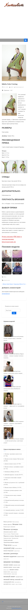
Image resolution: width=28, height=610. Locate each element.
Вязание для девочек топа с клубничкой (14, 482)
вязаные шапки (14, 573)
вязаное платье (14, 569)
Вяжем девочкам (8, 521)
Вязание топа (17, 524)
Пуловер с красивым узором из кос (13, 454)
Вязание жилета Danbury (11, 487)
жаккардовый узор (9, 582)
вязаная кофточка (18, 548)
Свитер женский (8, 540)
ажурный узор (9, 548)
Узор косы (7, 545)
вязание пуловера (12, 561)
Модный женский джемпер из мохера (14, 500)
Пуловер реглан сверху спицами (13, 495)
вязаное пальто (6, 569)
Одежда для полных (7, 538)
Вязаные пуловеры (11, 529)
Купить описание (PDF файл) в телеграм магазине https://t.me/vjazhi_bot (12, 239)
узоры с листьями (18, 584)
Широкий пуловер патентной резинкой (14, 505)
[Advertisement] (14, 22)
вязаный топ (19, 579)
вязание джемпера (11, 553)
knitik (12, 87)
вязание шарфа (16, 567)
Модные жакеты (19, 536)
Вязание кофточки (8, 524)
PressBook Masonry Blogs (17, 608)
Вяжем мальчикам (15, 521)
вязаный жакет (9, 576)
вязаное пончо (7, 572)
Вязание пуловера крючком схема (13, 490)
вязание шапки (8, 567)
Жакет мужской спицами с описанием (14, 513)
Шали (5, 277)
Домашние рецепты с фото (10, 532)
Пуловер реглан (15, 538)
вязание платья (20, 556)
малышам (13, 584)
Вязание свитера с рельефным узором (14, 466)
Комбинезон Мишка (10, 471)
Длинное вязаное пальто (11, 463)
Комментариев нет (19, 87)
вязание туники (8, 565)
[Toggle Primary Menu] (25, 40)
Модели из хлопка (9, 536)
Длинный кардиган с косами (11, 474)
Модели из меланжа (7, 533)
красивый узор (7, 584)
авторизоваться (6, 293)
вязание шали (7, 280)
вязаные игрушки (14, 571)
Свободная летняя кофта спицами (13, 477)
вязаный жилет (19, 576)
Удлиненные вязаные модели (11, 542)
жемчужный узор (17, 582)
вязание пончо (6, 558)
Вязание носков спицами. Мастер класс (14, 459)
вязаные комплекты (7, 573)
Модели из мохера (14, 533)
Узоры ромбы (14, 545)
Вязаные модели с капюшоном (9, 526)
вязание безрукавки (9, 550)
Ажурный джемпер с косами (12, 510)
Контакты (6, 601)
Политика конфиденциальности (15, 601)
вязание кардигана (10, 556)
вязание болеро (17, 550)
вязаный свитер (9, 579)
